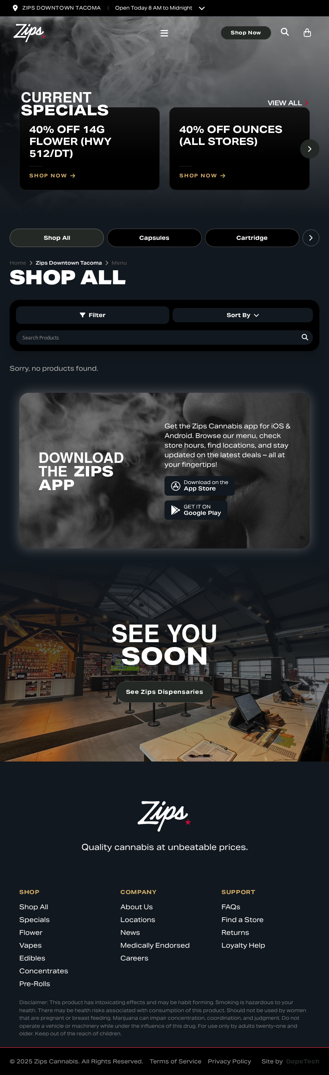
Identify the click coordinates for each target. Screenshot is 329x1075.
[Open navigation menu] (164, 34)
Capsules (154, 237)
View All (285, 103)
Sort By (238, 315)
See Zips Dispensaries (164, 691)
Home (18, 263)
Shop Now (246, 33)
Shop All (57, 237)
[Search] (305, 337)
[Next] (309, 149)
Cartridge (252, 237)
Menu (119, 263)
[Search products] (285, 33)
